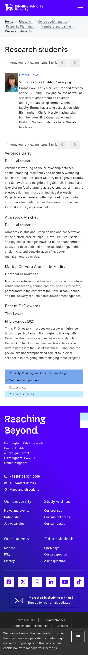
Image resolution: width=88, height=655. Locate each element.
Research (26, 21)
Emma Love (28, 75)
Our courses (53, 510)
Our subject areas (57, 517)
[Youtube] (65, 582)
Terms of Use (25, 620)
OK (78, 636)
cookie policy (12, 648)
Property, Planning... (20, 26)
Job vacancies (14, 524)
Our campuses (54, 524)
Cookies (62, 626)
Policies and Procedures (30, 626)
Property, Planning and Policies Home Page (38, 373)
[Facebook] (9, 582)
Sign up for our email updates (50, 600)
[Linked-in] (51, 582)
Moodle (9, 548)
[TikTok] (79, 582)
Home (9, 21)
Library (9, 561)
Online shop (12, 517)
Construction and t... (52, 21)
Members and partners (24, 380)
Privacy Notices (54, 620)
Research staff (18, 387)
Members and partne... (57, 26)
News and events (16, 510)
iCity (7, 554)
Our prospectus (55, 554)
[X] (23, 582)
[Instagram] (37, 582)
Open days (51, 548)
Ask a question (55, 561)
